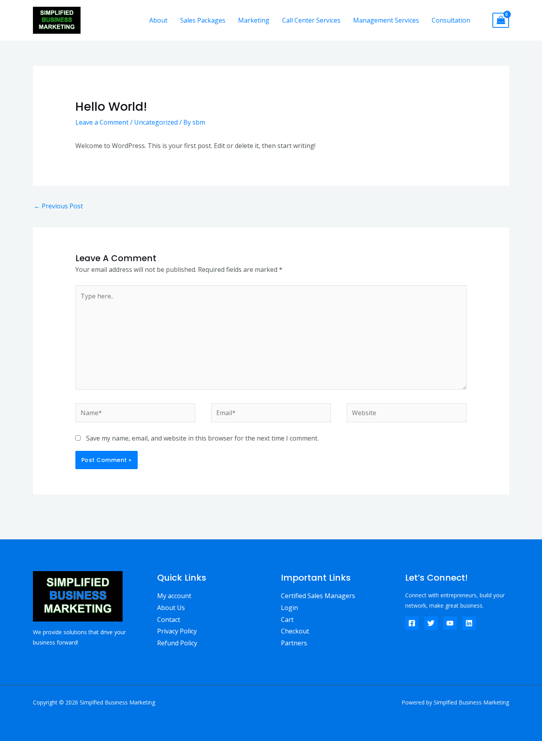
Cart (287, 619)
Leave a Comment (102, 122)
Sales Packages (202, 20)
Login (289, 607)
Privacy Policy (177, 631)
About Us (171, 607)
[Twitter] (431, 623)
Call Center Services (311, 20)
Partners (294, 643)
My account (174, 595)
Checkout (295, 631)
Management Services (386, 20)
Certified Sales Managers (318, 595)
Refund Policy (177, 643)
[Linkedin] (469, 623)
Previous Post (58, 206)
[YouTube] (450, 623)
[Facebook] (412, 623)
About (158, 20)
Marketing (253, 20)
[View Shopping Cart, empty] (500, 20)
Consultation (451, 20)
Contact (168, 619)
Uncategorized (156, 122)
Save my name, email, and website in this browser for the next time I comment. (202, 438)
